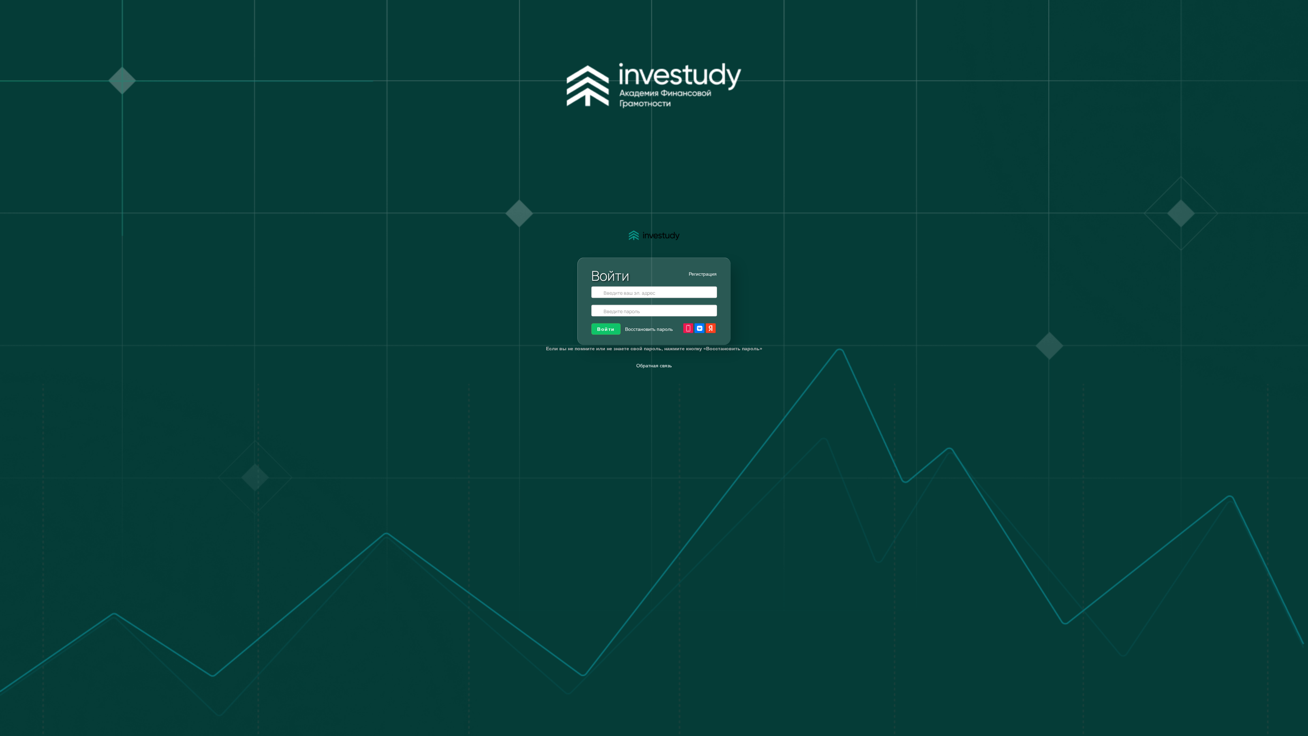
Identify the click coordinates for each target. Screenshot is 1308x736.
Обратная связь (654, 365)
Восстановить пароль (649, 329)
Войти (606, 329)
